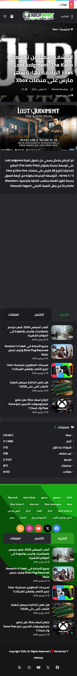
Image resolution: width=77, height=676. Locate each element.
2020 (69, 497)
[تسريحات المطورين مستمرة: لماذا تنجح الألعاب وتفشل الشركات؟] (62, 370)
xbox (69, 504)
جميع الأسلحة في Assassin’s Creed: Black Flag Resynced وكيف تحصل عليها (26, 350)
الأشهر (39, 314)
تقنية (23, 517)
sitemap (38, 657)
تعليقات (13, 314)
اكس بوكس (14, 511)
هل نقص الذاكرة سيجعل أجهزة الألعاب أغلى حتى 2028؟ (29, 384)
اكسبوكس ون (39, 517)
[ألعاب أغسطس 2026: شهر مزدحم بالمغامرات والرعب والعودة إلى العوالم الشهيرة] (62, 332)
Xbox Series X (65, 511)
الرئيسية (65, 29)
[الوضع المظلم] (5, 17)
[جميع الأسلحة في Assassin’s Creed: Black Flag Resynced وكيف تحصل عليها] (62, 351)
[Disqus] (38, 251)
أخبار (68, 441)
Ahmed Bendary (60, 89)
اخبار (28, 511)
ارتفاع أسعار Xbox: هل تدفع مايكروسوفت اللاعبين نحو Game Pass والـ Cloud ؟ (28, 404)
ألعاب (39, 511)
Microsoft (13, 497)
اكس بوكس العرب (62, 517)
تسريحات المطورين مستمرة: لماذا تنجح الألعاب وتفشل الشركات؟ (27, 367)
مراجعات (66, 466)
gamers (57, 497)
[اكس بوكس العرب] (38, 16)
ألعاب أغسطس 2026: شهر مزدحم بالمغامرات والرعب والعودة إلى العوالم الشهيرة (28, 331)
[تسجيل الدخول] (12, 17)
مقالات (67, 472)
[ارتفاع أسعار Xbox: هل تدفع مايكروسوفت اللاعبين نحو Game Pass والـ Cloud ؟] (62, 405)
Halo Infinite (29, 497)
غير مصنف (65, 453)
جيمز (12, 517)
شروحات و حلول (62, 447)
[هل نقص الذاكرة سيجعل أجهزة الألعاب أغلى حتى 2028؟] (62, 387)
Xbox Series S (17, 504)
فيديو (67, 460)
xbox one (34, 504)
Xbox (55, 29)
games (44, 497)
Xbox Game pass (52, 504)
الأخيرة (64, 314)
